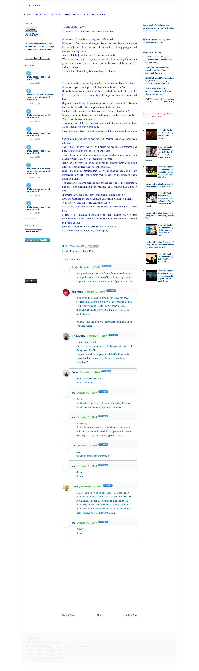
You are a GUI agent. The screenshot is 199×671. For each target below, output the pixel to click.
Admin (75, 486)
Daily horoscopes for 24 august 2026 (38, 116)
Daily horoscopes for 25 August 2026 (38, 78)
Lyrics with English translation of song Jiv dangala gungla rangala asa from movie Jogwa (165, 275)
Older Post (131, 615)
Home (27, 14)
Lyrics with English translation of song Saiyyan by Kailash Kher (159, 185)
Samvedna (77, 291)
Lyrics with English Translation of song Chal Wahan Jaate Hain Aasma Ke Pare (165, 230)
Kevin (75, 267)
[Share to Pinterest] (98, 246)
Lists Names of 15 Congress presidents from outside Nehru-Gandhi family (158, 59)
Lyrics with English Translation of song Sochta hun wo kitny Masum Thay (159, 215)
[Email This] (86, 246)
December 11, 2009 (90, 267)
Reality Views (33, 5)
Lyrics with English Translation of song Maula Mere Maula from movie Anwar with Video (165, 171)
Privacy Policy (72, 14)
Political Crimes (88, 250)
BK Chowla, (78, 336)
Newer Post (68, 615)
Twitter (55, 14)
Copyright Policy (94, 14)
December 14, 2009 (91, 486)
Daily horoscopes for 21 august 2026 (38, 190)
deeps (75, 372)
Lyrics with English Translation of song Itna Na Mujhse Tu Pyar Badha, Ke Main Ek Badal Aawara (159, 153)
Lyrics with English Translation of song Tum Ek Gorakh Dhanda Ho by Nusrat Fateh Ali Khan (159, 245)
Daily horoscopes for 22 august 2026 (38, 152)
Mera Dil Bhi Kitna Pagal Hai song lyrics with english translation (40, 97)
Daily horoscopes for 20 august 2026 (38, 208)
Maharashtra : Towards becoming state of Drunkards (88, 31)
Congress (74, 250)
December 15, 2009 (87, 522)
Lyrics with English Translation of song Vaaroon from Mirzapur (165, 134)
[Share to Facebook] (95, 246)
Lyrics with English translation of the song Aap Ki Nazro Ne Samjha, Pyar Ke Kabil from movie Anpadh (159, 199)
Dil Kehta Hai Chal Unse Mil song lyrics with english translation (40, 171)
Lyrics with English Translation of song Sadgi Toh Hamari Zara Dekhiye (165, 258)
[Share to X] (92, 246)
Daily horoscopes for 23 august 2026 (38, 134)
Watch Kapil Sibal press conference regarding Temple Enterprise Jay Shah (158, 91)
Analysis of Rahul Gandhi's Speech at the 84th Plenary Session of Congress (157, 70)
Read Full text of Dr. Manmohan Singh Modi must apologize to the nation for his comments (159, 80)
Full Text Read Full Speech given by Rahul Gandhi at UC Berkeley (159, 100)
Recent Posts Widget (31, 219)
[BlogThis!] (89, 246)
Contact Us (40, 14)
